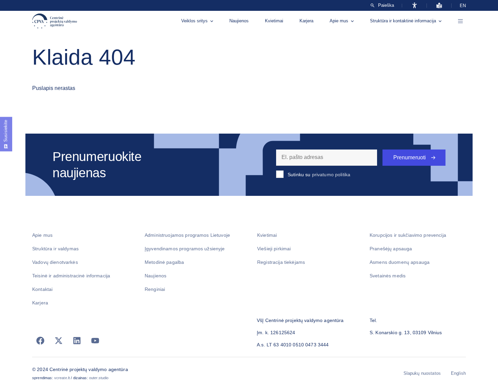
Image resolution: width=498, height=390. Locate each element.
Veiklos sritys (194, 20)
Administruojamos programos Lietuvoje (187, 235)
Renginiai (155, 289)
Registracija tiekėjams (281, 262)
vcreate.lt (62, 378)
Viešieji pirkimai (274, 248)
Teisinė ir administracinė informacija (71, 275)
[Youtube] (95, 340)
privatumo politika (331, 174)
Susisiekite (5, 131)
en (463, 5)
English (458, 373)
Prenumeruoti (409, 157)
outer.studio (99, 378)
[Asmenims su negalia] (414, 5)
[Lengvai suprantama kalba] (439, 5)
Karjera (306, 20)
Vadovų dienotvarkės (55, 262)
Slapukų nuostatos (422, 373)
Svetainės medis (388, 275)
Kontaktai (42, 289)
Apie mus (339, 20)
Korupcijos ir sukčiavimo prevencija (408, 235)
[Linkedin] (77, 340)
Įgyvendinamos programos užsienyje (185, 248)
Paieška (386, 5)
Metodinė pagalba (164, 262)
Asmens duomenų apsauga (400, 262)
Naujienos (239, 20)
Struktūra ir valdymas (55, 248)
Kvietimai (274, 20)
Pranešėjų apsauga (391, 248)
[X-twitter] (58, 340)
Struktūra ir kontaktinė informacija (403, 20)
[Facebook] (40, 340)
